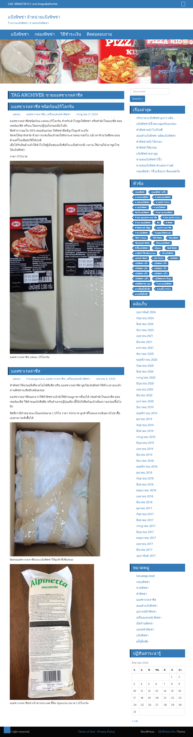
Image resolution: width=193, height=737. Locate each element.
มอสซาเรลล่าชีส (25, 371)
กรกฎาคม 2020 (145, 377)
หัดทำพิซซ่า (172, 248)
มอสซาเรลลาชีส (35, 114)
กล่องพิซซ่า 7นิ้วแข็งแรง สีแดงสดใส (158, 171)
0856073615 (21, 4)
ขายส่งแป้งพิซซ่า (142, 202)
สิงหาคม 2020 (144, 371)
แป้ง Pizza (159, 258)
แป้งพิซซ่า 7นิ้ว (160, 268)
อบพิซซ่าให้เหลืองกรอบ (145, 253)
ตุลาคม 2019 (144, 419)
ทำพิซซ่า (169, 222)
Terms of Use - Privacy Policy (96, 731)
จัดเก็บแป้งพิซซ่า (142, 212)
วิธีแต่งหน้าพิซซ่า (142, 243)
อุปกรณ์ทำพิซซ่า (146, 611)
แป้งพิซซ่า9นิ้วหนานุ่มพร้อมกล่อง (156, 124)
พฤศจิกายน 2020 (146, 359)
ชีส (158, 222)
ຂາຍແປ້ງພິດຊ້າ (141, 294)
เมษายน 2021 (144, 336)
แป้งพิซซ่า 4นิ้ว (141, 263)
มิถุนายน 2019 (145, 443)
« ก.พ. (135, 721)
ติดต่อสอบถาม (99, 34)
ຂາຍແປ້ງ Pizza (164, 289)
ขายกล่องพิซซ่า (142, 197)
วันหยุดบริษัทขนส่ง (162, 233)
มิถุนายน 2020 (145, 383)
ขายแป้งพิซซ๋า (159, 207)
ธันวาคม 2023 (145, 330)
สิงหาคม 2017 (144, 520)
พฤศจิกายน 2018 (146, 466)
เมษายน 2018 (144, 496)
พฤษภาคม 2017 (146, 538)
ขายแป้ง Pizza (163, 202)
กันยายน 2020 (145, 365)
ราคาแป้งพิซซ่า (141, 233)
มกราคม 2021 (145, 348)
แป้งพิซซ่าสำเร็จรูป (163, 278)
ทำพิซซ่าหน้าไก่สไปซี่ (149, 130)
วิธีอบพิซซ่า (173, 238)
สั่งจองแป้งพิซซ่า (163, 243)
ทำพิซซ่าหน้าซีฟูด (143, 227)
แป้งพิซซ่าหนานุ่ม (147, 153)
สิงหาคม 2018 (144, 484)
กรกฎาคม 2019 (145, 437)
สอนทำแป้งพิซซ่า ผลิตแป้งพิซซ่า (156, 135)
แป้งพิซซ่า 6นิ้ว (141, 268)
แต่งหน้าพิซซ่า (141, 258)
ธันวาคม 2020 (145, 354)
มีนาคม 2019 (144, 454)
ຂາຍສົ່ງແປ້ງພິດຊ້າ (143, 289)
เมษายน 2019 (144, 449)
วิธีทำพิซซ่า (157, 238)
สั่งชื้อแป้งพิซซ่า (142, 248)
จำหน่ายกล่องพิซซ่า (164, 212)
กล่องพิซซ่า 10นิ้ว (158, 192)
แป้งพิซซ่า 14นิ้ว (142, 278)
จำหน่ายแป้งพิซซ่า (143, 222)
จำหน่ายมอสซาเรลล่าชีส (146, 217)
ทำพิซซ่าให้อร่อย (146, 147)
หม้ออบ (158, 248)
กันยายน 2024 (145, 318)
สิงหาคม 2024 (144, 324)
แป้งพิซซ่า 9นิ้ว (141, 273)
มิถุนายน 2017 (145, 532)
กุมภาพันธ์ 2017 (146, 556)
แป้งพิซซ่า (20, 34)
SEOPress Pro (166, 731)
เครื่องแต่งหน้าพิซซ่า (59, 114)
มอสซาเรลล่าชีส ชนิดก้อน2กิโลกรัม (42, 106)
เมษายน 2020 (144, 389)
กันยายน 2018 (145, 478)
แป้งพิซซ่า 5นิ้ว (160, 263)
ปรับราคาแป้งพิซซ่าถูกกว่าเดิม (154, 118)
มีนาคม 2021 (144, 342)
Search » (137, 98)
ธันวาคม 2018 (145, 460)
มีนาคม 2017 (144, 549)
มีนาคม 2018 (144, 502)
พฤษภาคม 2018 (146, 490)
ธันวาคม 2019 (145, 407)
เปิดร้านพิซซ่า (144, 623)
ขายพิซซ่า (142, 588)
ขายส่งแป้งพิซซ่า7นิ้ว (149, 159)
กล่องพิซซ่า (44, 34)
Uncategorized (35, 378)
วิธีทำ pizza (140, 238)
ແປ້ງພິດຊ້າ (142, 641)
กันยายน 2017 (145, 514)
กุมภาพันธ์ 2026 (146, 312)
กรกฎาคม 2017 (145, 526)
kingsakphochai (47, 4)
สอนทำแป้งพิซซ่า (146, 605)
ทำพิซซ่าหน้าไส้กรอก (149, 141)
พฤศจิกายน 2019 (146, 413)
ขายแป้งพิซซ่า (141, 207)
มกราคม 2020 (145, 401)
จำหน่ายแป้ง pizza (172, 217)
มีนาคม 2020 (144, 395)
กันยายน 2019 (145, 425)
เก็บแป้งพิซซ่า (168, 253)
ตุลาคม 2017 (144, 508)
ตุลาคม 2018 (144, 472)
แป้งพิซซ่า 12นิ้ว (161, 273)
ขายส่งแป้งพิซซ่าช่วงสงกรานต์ (154, 165)
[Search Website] (182, 4)
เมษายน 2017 (144, 544)
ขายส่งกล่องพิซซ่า (163, 197)
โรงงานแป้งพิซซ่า (164, 283)
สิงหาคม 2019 (144, 431)
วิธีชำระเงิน (70, 34)
